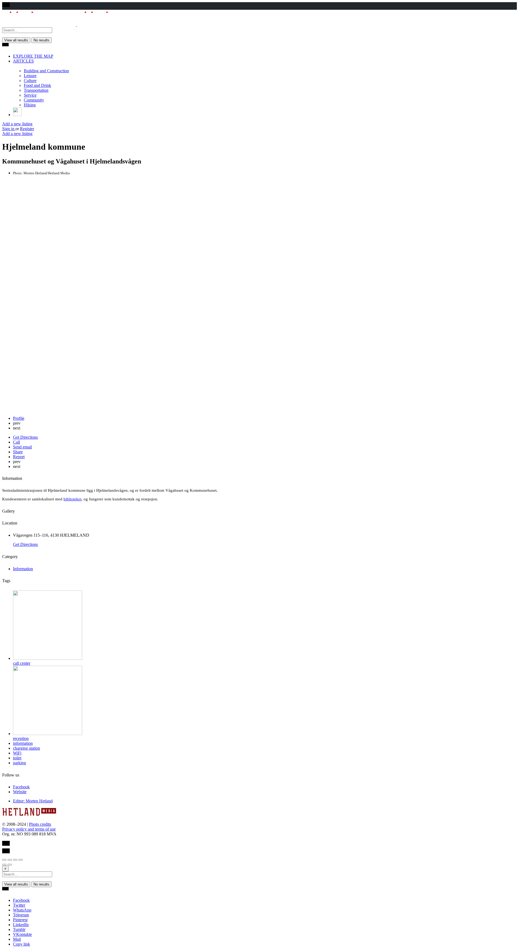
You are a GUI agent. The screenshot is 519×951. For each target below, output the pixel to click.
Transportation (36, 90)
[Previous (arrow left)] (4, 864)
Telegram (21, 915)
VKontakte (22, 934)
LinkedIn (21, 924)
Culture (30, 80)
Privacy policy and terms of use (29, 829)
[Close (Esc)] (4, 860)
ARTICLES (23, 61)
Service (30, 95)
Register (27, 128)
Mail (17, 939)
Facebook (21, 900)
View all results (16, 40)
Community (34, 100)
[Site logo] (39, 24)
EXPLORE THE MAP (33, 56)
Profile (18, 418)
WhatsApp (22, 910)
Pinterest (20, 919)
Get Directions (25, 544)
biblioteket (72, 499)
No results (41, 40)
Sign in (8, 128)
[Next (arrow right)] (10, 864)
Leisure (30, 75)
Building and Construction (46, 70)
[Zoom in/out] (20, 860)
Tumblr (19, 929)
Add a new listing (17, 124)
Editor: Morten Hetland (33, 801)
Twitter (19, 905)
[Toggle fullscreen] (15, 860)
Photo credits (40, 824)
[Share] (10, 860)
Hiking (30, 105)
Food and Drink (37, 85)
